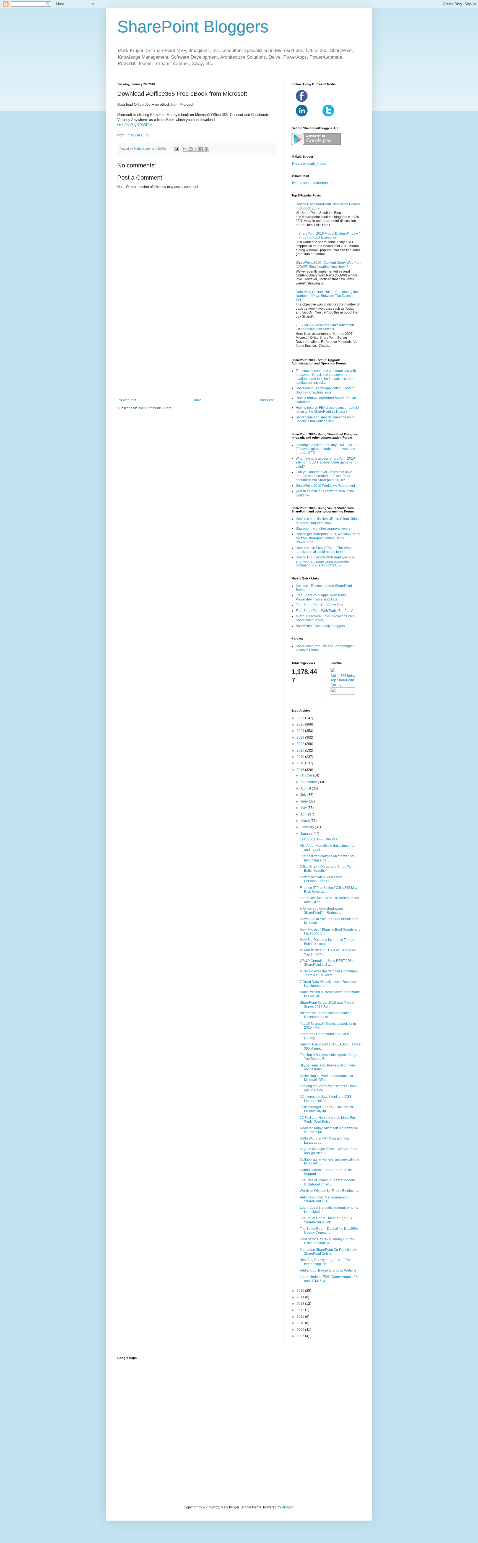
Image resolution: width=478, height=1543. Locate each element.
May (304, 808)
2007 (301, 1336)
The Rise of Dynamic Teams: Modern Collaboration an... (327, 1182)
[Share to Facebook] (201, 149)
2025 (301, 724)
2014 (301, 1297)
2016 (301, 770)
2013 (301, 1304)
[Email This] (185, 149)
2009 (301, 1330)
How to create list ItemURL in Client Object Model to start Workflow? (327, 521)
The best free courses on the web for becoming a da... (327, 858)
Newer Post (127, 400)
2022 (301, 744)
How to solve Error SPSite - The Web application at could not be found (323, 550)
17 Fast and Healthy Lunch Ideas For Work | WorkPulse (327, 1119)
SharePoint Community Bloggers (320, 626)
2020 (301, 750)
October (306, 775)
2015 (301, 1291)
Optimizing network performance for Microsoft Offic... (326, 1078)
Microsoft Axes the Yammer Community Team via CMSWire (329, 973)
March (305, 821)
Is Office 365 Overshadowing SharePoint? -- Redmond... (322, 910)
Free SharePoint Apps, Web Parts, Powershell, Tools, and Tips (321, 597)
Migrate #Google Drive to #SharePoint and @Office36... (328, 1151)
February (307, 827)
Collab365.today (343, 676)
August (306, 788)
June (304, 801)
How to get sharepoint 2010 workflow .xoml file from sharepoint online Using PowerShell (328, 538)
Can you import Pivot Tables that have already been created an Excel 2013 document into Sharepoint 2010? (324, 476)
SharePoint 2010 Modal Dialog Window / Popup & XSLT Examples (329, 235)
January (306, 834)
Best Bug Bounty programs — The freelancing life (325, 1262)
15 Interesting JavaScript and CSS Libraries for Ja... (325, 1098)
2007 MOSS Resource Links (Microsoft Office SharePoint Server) (325, 327)
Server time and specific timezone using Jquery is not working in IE (325, 419)
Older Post (266, 400)
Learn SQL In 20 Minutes (318, 839)
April (304, 814)
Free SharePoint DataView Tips (319, 605)
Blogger (287, 1507)
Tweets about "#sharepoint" (312, 183)
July (303, 795)
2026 (301, 718)
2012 (301, 1310)
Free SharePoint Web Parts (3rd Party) (324, 611)
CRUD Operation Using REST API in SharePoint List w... (327, 963)
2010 (301, 1323)
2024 (301, 731)
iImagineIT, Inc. (138, 135)
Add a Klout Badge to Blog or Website (328, 1270)
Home (197, 400)
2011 (301, 1317)
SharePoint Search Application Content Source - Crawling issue (325, 390)
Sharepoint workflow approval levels (323, 528)
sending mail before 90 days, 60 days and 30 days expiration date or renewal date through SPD (327, 449)
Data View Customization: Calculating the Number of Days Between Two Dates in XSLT (327, 296)
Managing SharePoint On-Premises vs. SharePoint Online (329, 1251)
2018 (301, 763)
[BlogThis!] (190, 149)
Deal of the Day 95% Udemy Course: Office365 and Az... (327, 1241)
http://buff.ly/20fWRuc (134, 125)
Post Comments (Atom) (155, 408)
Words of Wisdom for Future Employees (329, 1191)
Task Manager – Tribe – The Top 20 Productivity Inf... (326, 1109)
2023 (301, 737)
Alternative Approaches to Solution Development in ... (326, 1015)
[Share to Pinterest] (206, 149)
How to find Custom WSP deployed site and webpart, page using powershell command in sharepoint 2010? (325, 561)
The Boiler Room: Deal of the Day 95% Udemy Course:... (329, 1230)
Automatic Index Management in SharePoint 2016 (324, 1199)
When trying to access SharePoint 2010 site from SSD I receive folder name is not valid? (326, 462)
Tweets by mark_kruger (309, 163)
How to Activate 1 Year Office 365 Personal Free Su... (324, 879)
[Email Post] (176, 148)
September (309, 782)
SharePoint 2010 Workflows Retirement (325, 486)
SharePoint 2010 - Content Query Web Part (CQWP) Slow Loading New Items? (328, 264)
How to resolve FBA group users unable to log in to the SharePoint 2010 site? (327, 409)
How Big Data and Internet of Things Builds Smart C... (327, 942)
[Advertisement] (196, 352)
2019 (301, 757)
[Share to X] (196, 149)
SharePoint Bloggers (193, 26)
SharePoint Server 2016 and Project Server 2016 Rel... (327, 1004)
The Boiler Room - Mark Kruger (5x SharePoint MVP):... (326, 1220)
